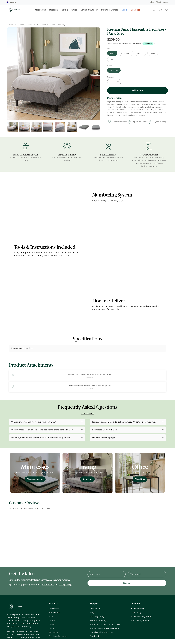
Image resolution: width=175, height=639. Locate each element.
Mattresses (54, 609)
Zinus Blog (136, 612)
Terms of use (48, 584)
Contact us (95, 609)
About (158, 2)
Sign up (126, 583)
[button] (154, 9)
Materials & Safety (98, 620)
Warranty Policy (97, 616)
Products (53, 603)
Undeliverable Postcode (101, 632)
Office (51, 628)
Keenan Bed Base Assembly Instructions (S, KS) (90, 385)
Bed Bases (19, 25)
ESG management (140, 620)
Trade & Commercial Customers (105, 624)
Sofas (51, 616)
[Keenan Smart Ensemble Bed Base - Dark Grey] (12, 127)
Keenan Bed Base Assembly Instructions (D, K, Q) (89, 374)
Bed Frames (54, 612)
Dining (52, 624)
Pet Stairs (53, 632)
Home (10, 25)
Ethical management (141, 616)
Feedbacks (95, 636)
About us (136, 603)
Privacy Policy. (65, 584)
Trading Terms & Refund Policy (104, 628)
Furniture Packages (58, 636)
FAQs (92, 612)
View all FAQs (87, 413)
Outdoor (53, 620)
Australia (13, 2)
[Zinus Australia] (14, 9)
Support (166, 2)
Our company (137, 609)
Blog (152, 2)
